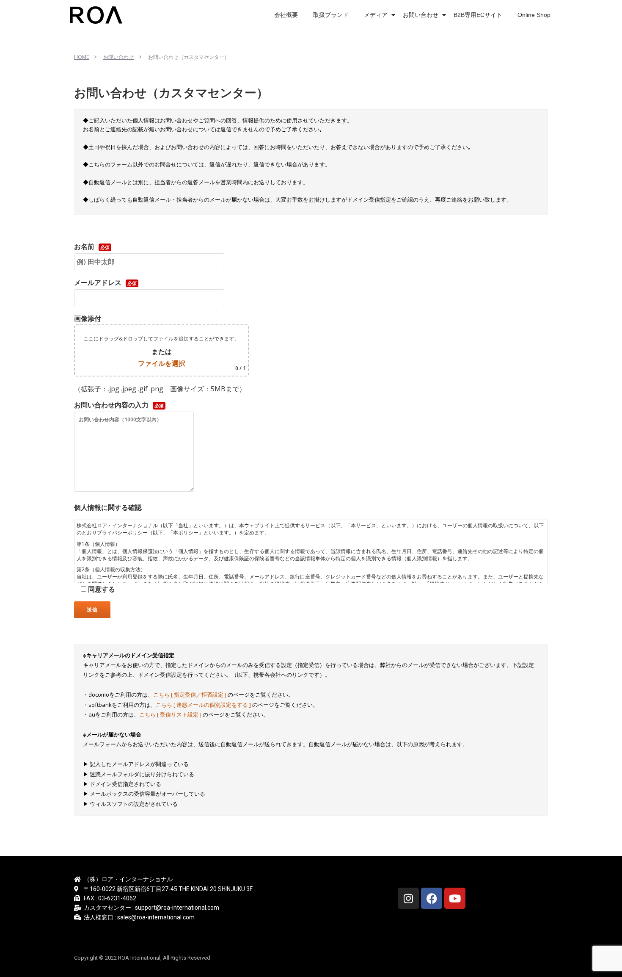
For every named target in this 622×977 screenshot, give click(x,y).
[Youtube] (454, 898)
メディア (376, 14)
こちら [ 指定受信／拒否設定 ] (190, 694)
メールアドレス (105, 282)
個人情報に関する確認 (108, 507)
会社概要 (286, 14)
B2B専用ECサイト (478, 14)
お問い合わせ (420, 14)
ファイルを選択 (161, 363)
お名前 (92, 246)
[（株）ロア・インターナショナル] (97, 15)
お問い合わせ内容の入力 (119, 405)
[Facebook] (431, 898)
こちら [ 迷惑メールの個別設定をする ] (204, 705)
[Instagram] (408, 898)
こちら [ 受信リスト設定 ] (171, 714)
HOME (81, 57)
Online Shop (533, 14)
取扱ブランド (331, 14)
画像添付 (160, 343)
